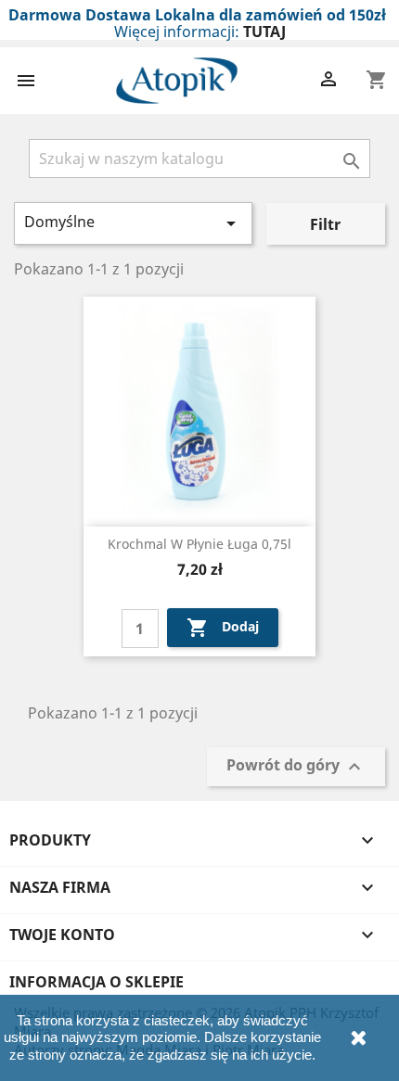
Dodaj (223, 628)
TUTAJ (264, 31)
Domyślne (133, 223)
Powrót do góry (296, 767)
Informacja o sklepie (96, 982)
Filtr (325, 224)
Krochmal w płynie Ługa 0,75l (199, 544)
